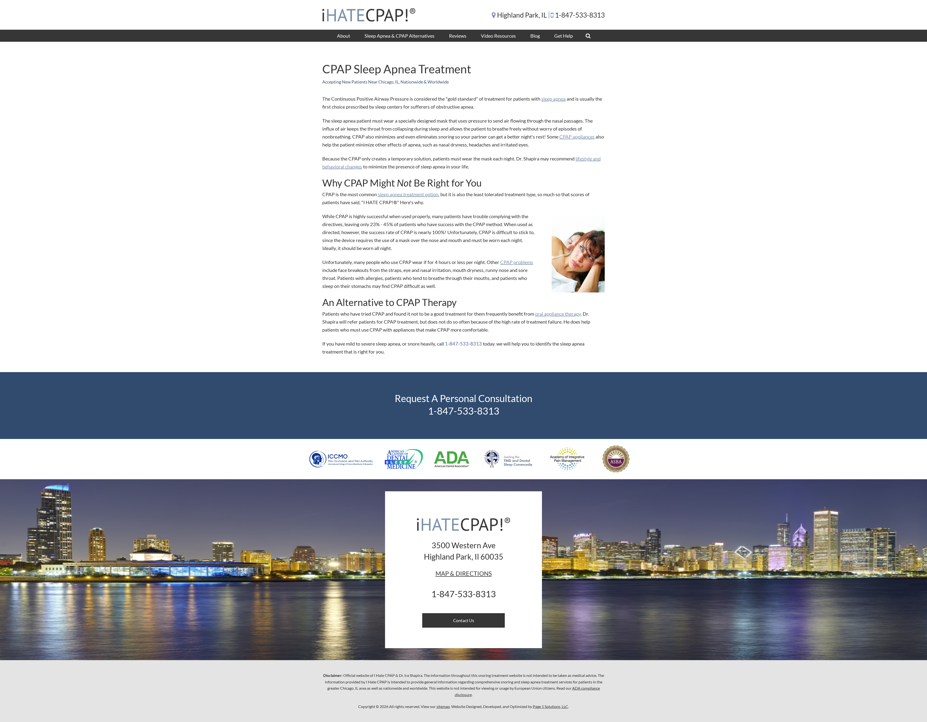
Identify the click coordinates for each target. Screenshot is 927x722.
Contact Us (463, 620)
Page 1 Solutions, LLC (550, 706)
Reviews (457, 36)
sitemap (443, 706)
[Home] (368, 14)
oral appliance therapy (558, 314)
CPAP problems (516, 262)
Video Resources (498, 36)
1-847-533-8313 (580, 15)
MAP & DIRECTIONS (463, 573)
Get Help (563, 36)
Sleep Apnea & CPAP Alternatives (400, 36)
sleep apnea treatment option (408, 194)
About (343, 36)
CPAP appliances (577, 136)
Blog (535, 36)
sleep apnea (553, 99)
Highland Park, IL (522, 15)
